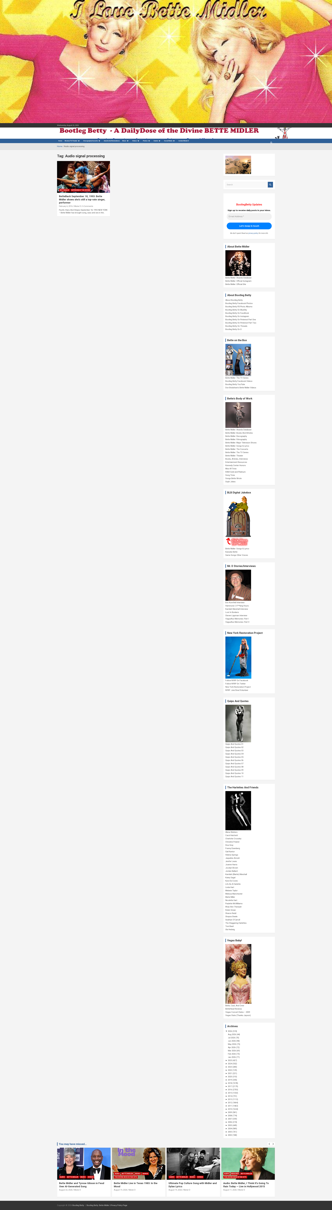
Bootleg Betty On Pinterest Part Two (240, 323)
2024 (230, 1063)
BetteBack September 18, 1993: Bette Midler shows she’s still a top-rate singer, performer (82, 199)
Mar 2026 (232, 1050)
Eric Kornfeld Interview (234, 602)
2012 (230, 1102)
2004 (230, 1128)
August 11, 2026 (175, 1190)
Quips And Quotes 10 (234, 773)
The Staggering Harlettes (236, 923)
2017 (230, 1086)
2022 (230, 1070)
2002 (230, 1135)
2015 (230, 1093)
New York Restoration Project (238, 687)
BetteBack (64, 190)
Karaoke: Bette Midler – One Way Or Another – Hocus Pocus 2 (243, 1185)
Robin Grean (230, 910)
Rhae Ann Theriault (233, 907)
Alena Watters (231, 832)
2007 (230, 1119)
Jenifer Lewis (231, 861)
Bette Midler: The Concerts (236, 449)
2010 (230, 1109)
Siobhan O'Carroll (232, 920)
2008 (230, 1115)
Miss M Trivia (230, 468)
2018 (230, 1083)
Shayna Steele (231, 916)
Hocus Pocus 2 (251, 1174)
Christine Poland (232, 842)
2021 (230, 1073)
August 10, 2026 (230, 1190)
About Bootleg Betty (234, 300)
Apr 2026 (232, 1047)
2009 (230, 1112)
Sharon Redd (230, 913)
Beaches (180, 1174)
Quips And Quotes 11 (234, 776)
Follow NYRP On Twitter (235, 684)
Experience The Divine (80, 190)
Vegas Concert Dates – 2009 (237, 1012)
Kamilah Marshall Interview (236, 609)
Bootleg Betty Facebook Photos (239, 303)
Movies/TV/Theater (71, 141)
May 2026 (232, 1044)
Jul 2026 (231, 1038)
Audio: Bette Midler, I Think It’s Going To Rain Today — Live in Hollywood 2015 (191, 1185)
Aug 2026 (232, 1034)
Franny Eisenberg (232, 848)
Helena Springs (231, 855)
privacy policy (253, 233)
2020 (230, 1076)
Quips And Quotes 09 (234, 770)
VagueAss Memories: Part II (237, 622)
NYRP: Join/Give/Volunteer (236, 690)
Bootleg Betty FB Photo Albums (238, 306)
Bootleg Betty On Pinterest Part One (240, 319)
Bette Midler (72, 1174)
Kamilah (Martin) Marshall (236, 874)
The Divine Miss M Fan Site (71, 1177)
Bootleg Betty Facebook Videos (238, 381)
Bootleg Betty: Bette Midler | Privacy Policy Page (107, 1205)
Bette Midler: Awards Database (238, 278)
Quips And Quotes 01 (234, 744)
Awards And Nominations (112, 141)
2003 (230, 1132)
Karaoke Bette (231, 552)
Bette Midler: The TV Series (236, 378)
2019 (230, 1080)
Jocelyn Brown (231, 868)
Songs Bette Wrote (233, 478)
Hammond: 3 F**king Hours (237, 606)
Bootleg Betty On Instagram (237, 316)
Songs (90, 1174)
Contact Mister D (183, 141)
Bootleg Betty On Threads (236, 326)
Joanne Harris (231, 864)
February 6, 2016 (66, 206)
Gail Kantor (230, 851)
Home (60, 141)
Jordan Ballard (231, 871)
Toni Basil (229, 926)
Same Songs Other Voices (236, 555)
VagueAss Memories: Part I (237, 619)
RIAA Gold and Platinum (235, 472)
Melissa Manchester (234, 894)
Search (270, 185)
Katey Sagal (230, 877)
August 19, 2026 (65, 1190)
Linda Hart (229, 887)
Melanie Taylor (231, 890)
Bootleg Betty (78, 1205)
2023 (230, 1067)
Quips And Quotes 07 (234, 763)
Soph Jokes (230, 481)
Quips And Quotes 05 (234, 757)
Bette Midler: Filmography (236, 439)
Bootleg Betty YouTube (235, 384)
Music (124, 141)
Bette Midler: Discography (236, 436)
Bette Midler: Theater (234, 455)
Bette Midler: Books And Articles (239, 433)
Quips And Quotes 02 (234, 747)
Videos (134, 141)
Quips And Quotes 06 (234, 760)
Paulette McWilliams (234, 903)
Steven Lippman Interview (236, 615)
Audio (62, 1174)
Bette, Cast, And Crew (234, 1005)
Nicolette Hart (231, 900)
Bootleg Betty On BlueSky (236, 310)
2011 (230, 1106)
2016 (230, 1089)
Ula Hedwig (230, 929)
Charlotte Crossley (233, 838)
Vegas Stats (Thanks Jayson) (238, 1015)
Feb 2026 (232, 1054)
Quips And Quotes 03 (234, 750)
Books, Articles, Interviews (236, 459)
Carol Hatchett (231, 835)
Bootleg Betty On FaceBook (237, 313)
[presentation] (269, 1144)
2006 (230, 1122)
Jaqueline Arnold (232, 858)
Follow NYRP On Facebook (236, 680)
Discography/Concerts (90, 141)
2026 (230, 1031)
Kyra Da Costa (231, 881)
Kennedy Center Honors (235, 465)
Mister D (77, 206)
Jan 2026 (232, 1057)
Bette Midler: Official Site (235, 284)
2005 (230, 1125)
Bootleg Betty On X (233, 329)
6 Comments (87, 206)
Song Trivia (230, 475)
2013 (230, 1099)
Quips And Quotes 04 (234, 754)
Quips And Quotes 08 (234, 767)
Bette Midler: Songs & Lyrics (237, 446)
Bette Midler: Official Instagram (238, 281)
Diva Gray (229, 845)
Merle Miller (230, 897)
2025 (230, 1060)
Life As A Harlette (233, 884)
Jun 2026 (232, 1041)
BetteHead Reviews (233, 1009)
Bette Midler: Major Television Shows (241, 443)
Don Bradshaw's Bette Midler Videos (240, 387)
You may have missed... (73, 1144)
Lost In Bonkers (232, 612)
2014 (230, 1096)
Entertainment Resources (236, 462)
